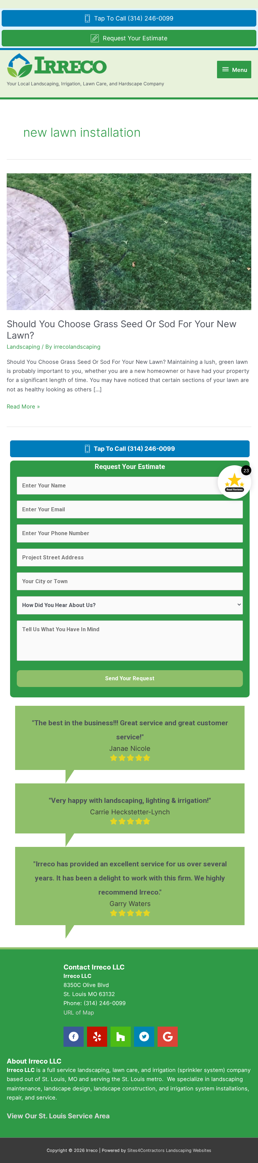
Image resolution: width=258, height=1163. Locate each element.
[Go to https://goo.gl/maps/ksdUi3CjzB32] (168, 1037)
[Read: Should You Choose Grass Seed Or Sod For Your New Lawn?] (129, 241)
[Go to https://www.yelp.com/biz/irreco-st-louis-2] (97, 1037)
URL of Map (78, 1012)
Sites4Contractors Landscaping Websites (169, 1150)
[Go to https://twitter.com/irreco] (144, 1037)
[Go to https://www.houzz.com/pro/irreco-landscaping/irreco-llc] (121, 1037)
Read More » (23, 407)
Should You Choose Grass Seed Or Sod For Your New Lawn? (121, 329)
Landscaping (23, 346)
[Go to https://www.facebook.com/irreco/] (73, 1037)
